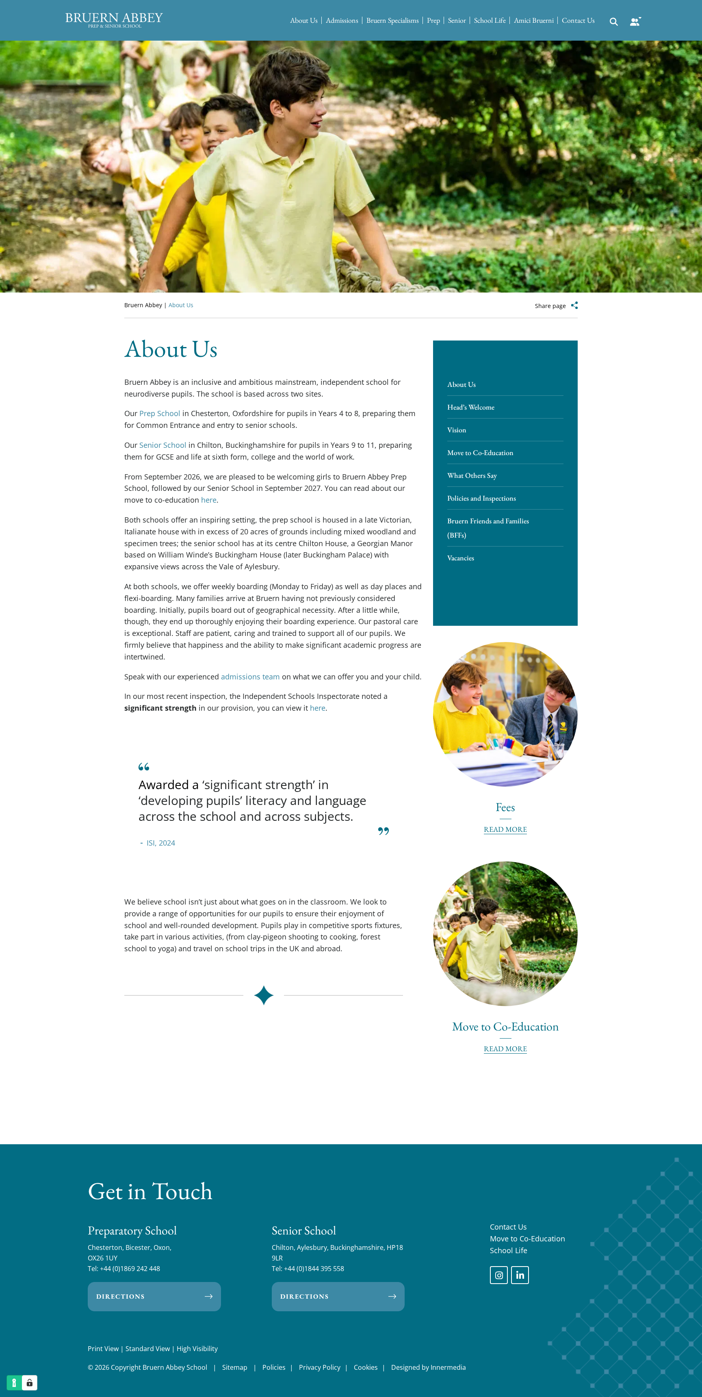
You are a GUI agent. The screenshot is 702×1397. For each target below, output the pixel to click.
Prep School (159, 413)
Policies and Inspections (481, 498)
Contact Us (578, 20)
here (209, 500)
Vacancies (460, 557)
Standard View (148, 1348)
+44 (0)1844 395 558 (314, 1268)
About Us (304, 20)
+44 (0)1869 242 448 (130, 1268)
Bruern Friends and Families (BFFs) (488, 528)
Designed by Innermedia (428, 1367)
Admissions (342, 20)
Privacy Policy (319, 1367)
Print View (103, 1348)
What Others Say (472, 475)
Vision (456, 429)
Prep (433, 20)
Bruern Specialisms (392, 20)
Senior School (162, 445)
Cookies (366, 1367)
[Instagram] (499, 1275)
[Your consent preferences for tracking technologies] (29, 1382)
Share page (550, 306)
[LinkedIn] (520, 1275)
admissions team (250, 676)
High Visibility (197, 1348)
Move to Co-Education (480, 452)
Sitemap (234, 1367)
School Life (490, 20)
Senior (457, 20)
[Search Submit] (614, 21)
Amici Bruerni (534, 20)
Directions (120, 1296)
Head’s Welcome (470, 407)
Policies (274, 1367)
